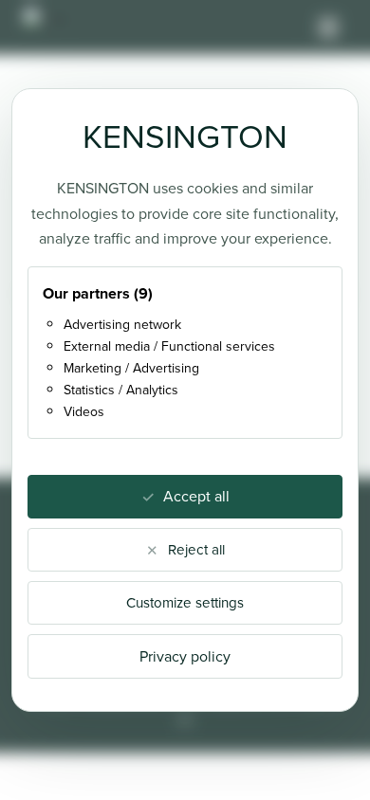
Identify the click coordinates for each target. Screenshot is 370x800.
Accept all (196, 496)
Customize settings (185, 602)
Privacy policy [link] (185, 656)
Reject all (196, 549)
